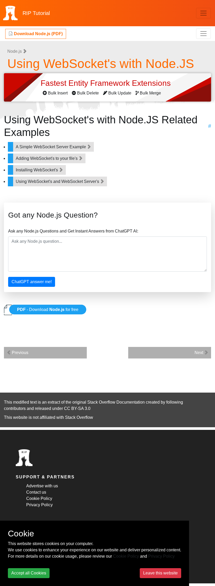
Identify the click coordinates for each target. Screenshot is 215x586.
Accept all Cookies (28, 573)
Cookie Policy (39, 498)
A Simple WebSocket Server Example (51, 147)
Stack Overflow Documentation (116, 402)
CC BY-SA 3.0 (77, 408)
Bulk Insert (58, 93)
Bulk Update (119, 93)
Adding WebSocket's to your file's (47, 158)
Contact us (36, 492)
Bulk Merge (150, 93)
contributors (15, 408)
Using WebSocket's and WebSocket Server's (58, 181)
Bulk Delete (88, 93)
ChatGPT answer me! (32, 281)
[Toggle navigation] (203, 13)
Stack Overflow (79, 417)
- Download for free (47, 309)
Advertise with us (42, 486)
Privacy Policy (39, 505)
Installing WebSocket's (37, 170)
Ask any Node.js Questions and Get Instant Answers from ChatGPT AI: (73, 231)
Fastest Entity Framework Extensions (107, 83)
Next (199, 352)
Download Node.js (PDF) (38, 33)
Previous (19, 352)
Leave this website (160, 573)
